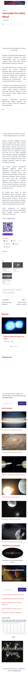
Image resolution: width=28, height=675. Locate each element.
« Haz (13, 637)
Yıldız (3, 10)
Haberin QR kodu (7, 234)
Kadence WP (17, 670)
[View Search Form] (26, 3)
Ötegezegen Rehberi (14, 570)
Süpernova (18, 289)
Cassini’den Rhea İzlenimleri (7, 302)
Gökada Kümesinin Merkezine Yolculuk (12, 452)
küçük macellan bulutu (8, 289)
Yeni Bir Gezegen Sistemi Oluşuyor (11, 497)
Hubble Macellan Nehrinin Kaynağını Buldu (6, 281)
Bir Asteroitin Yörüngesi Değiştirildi (11, 519)
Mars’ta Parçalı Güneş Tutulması (21, 302)
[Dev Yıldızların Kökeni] (18, 265)
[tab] (12, 346)
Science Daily (11, 218)
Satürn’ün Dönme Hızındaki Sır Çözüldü (12, 430)
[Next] (24, 331)
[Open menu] (3, 3)
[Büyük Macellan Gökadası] (7, 265)
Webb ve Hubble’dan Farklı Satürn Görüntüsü (13, 474)
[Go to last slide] (4, 331)
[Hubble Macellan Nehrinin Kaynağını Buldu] (7, 276)
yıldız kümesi (11, 292)
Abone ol (22, 403)
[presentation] (14, 325)
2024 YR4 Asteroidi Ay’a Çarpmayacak (12, 541)
